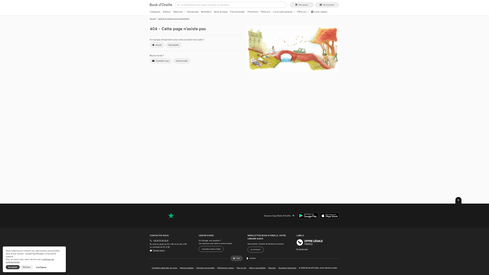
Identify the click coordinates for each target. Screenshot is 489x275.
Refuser (26, 267)
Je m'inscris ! (255, 249)
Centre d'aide (181, 61)
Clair (238, 258)
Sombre (252, 258)
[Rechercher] (178, 5)
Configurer (41, 267)
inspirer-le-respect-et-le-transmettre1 (173, 19)
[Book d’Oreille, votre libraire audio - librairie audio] (161, 5)
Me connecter (329, 5)
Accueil (153, 19)
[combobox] (230, 5)
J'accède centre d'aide (211, 249)
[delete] (458, 200)
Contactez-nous (162, 61)
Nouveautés (174, 45)
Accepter (12, 267)
